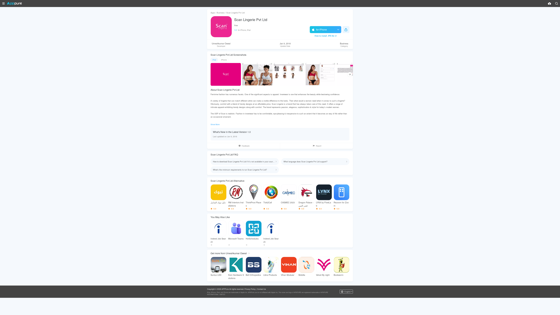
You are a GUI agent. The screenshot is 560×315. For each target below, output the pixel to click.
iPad (214, 59)
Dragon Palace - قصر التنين (306, 204)
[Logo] (14, 3)
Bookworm (338, 274)
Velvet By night (323, 274)
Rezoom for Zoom (341, 204)
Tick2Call (267, 202)
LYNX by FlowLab (323, 204)
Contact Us (261, 289)
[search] (556, 3)
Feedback (246, 146)
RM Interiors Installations (236, 204)
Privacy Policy (250, 289)
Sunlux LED (216, 274)
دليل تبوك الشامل (218, 202)
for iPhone (321, 29)
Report (318, 146)
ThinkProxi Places (253, 204)
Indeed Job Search (218, 240)
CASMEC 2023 (288, 202)
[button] (3, 3)
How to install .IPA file (324, 35)
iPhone (224, 59)
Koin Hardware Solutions (236, 276)
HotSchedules (252, 238)
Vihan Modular (287, 274)
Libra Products (270, 274)
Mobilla (302, 274)
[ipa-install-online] (549, 3)
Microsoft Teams (236, 238)
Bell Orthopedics (253, 274)
